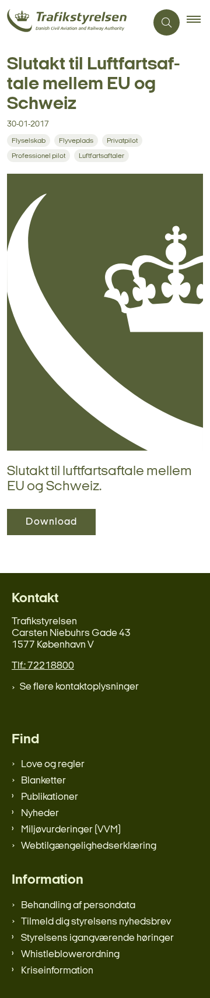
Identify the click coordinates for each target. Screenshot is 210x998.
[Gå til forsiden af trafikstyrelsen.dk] (73, 22)
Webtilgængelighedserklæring (88, 846)
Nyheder (40, 813)
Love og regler (53, 764)
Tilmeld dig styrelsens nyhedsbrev (96, 922)
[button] (198, 22)
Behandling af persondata (78, 906)
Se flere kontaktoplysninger (79, 687)
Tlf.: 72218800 (43, 666)
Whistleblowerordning (70, 955)
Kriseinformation (57, 971)
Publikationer (49, 797)
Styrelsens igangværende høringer (97, 938)
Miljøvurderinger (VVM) (71, 830)
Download (51, 522)
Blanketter (43, 781)
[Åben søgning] (166, 22)
